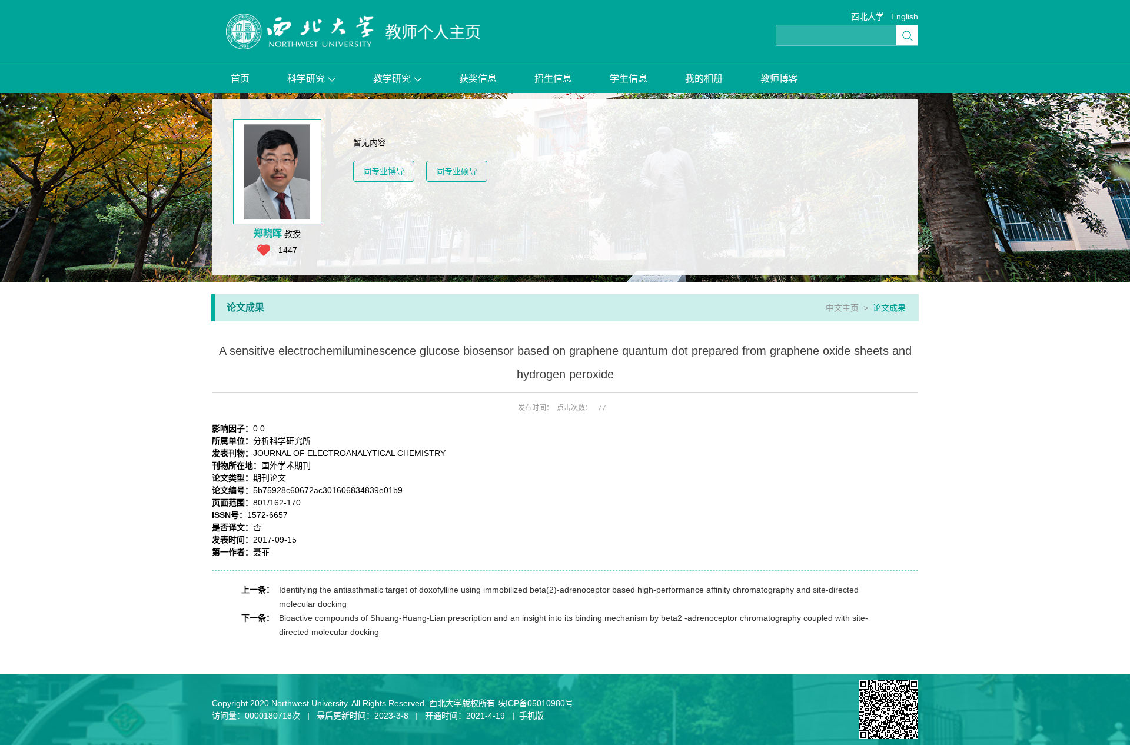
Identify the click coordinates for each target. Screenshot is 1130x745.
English (904, 16)
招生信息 (553, 79)
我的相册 (704, 79)
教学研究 (392, 79)
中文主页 (842, 307)
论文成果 (889, 307)
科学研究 (306, 79)
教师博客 (779, 79)
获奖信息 (478, 79)
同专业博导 (383, 171)
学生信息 (628, 79)
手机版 (531, 715)
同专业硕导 (456, 171)
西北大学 (867, 16)
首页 (240, 79)
